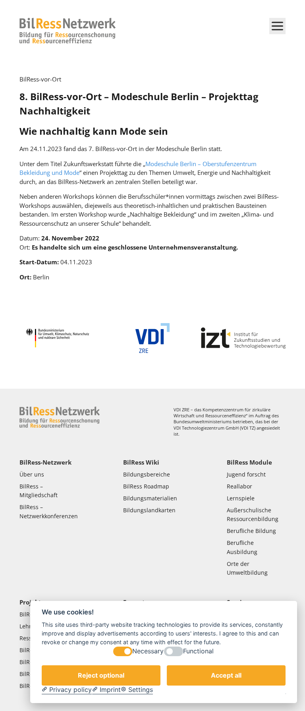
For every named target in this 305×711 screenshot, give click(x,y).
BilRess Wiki (141, 462)
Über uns (32, 474)
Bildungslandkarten (150, 510)
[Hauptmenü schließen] (277, 26)
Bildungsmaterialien (150, 498)
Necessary (148, 651)
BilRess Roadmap (146, 486)
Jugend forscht (246, 474)
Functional (198, 651)
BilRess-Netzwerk (45, 462)
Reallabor (239, 486)
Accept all (226, 675)
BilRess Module (249, 462)
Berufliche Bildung (251, 531)
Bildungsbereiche (146, 474)
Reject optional (101, 675)
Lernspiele (241, 498)
